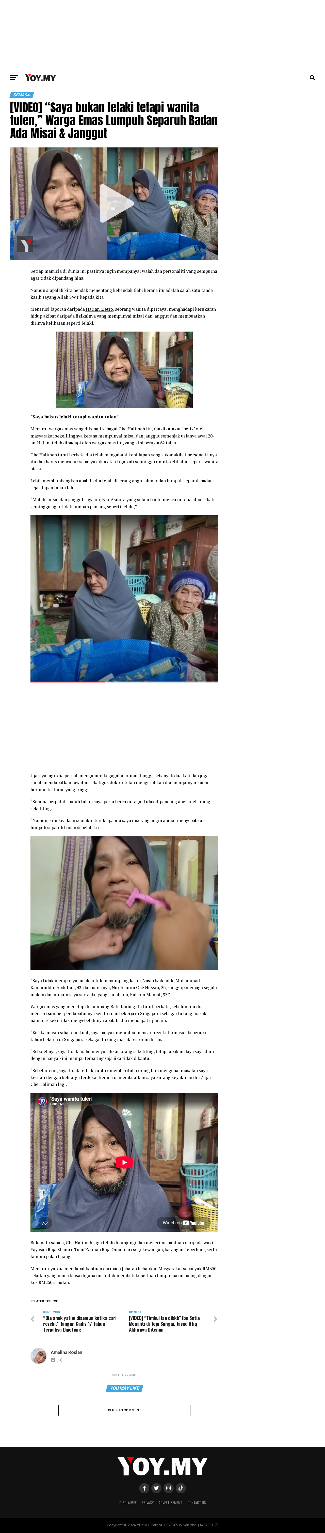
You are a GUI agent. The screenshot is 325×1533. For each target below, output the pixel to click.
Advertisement (170, 1502)
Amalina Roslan (66, 1352)
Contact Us (196, 1502)
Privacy (148, 1502)
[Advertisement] (162, 35)
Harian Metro (99, 309)
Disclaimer (128, 1502)
